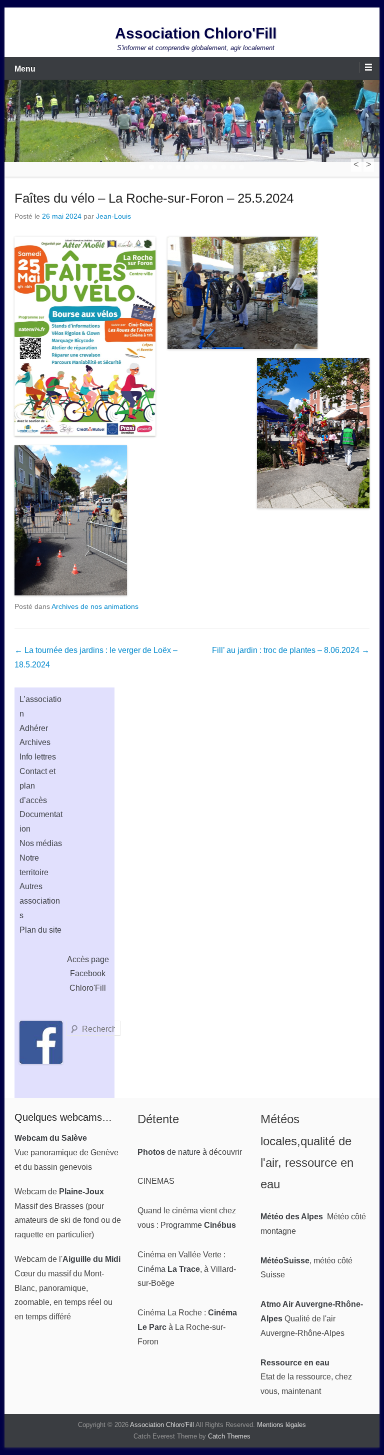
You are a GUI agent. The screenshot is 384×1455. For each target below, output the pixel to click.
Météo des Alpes (291, 1216)
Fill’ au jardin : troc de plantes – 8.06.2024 (291, 650)
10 (223, 167)
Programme (198, 1225)
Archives (35, 742)
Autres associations (40, 901)
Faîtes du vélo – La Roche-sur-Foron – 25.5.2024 (154, 198)
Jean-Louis (113, 216)
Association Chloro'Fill (195, 33)
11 (232, 167)
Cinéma (169, 1269)
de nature (169, 1152)
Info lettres (38, 757)
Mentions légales (281, 1424)
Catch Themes (229, 1436)
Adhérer (34, 728)
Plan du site (41, 930)
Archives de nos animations (95, 606)
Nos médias (41, 843)
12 (241, 167)
